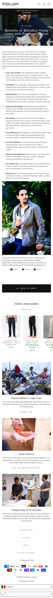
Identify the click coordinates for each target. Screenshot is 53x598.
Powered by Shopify (26, 581)
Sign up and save (26, 553)
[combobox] (26, 586)
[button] (31, 345)
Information (26, 530)
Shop (25, 545)
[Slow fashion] (26, 434)
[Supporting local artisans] (26, 490)
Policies (25, 538)
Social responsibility (26, 468)
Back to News (28, 288)
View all (26, 309)
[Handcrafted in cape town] (26, 378)
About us (26, 412)
